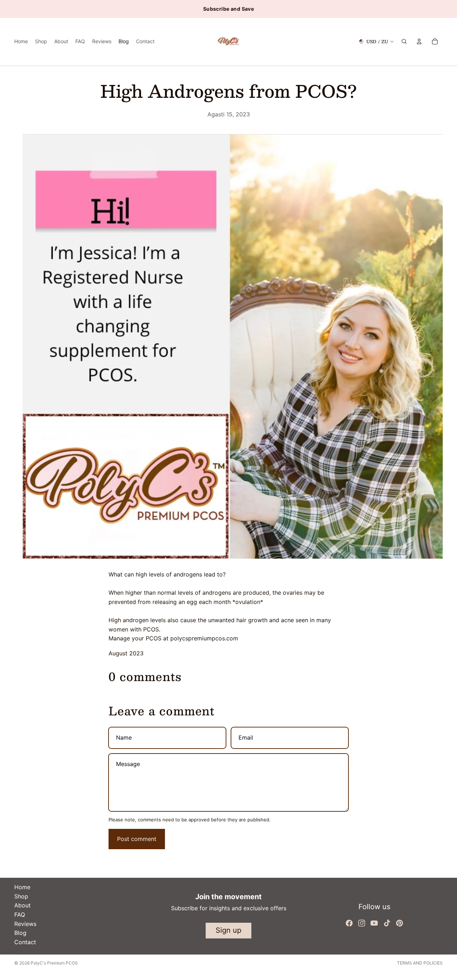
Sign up (228, 930)
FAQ (19, 914)
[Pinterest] (399, 923)
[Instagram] (361, 923)
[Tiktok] (387, 923)
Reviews (25, 923)
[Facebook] (349, 923)
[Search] (404, 41)
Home (22, 887)
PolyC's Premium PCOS (54, 963)
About (22, 905)
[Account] (419, 41)
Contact (25, 942)
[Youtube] (374, 923)
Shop (21, 896)
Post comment (136, 838)
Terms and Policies (420, 963)
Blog (20, 932)
